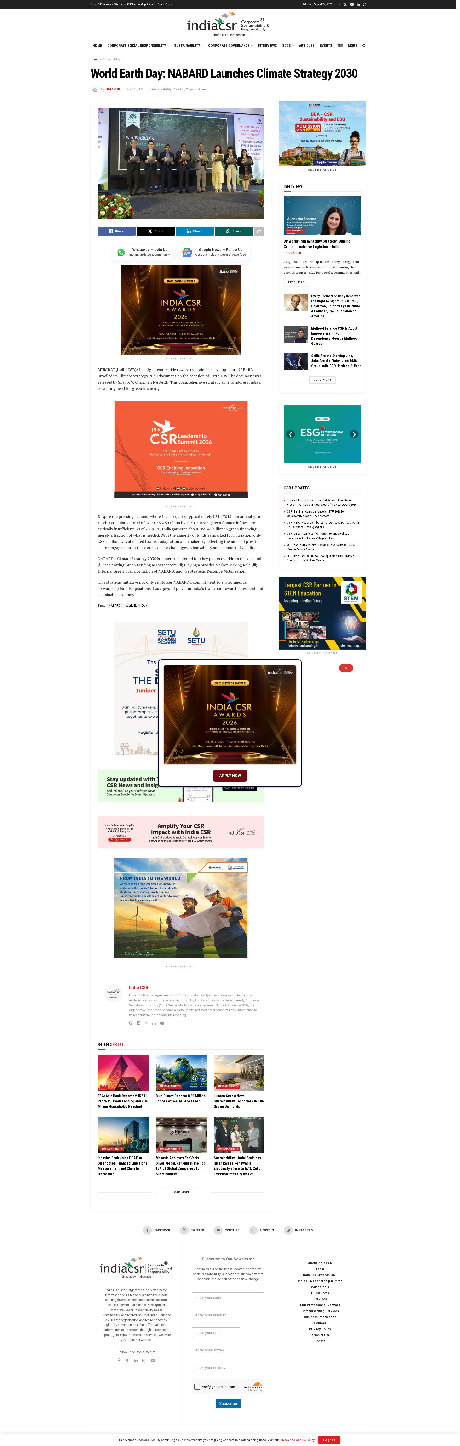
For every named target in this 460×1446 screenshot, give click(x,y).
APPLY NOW (230, 775)
